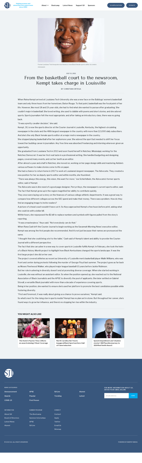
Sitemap (57, 429)
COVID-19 (8, 400)
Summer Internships (37, 418)
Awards (7, 396)
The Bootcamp (35, 414)
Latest (82, 396)
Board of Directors (11, 418)
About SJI (8, 414)
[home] (7, 5)
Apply (56, 418)
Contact (57, 414)
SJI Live (57, 392)
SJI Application (116, 5)
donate (132, 5)
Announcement (10, 392)
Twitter (57, 422)
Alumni (82, 392)
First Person (34, 400)
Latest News (9, 422)
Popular (32, 396)
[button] (44, 5)
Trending (58, 396)
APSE (31, 392)
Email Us (57, 425)
